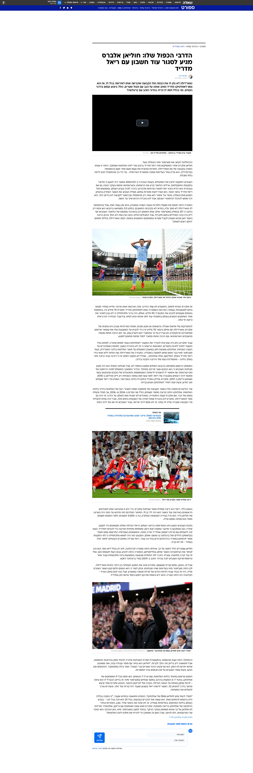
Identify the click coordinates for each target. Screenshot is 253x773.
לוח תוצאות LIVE (172, 8)
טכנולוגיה (101, 3)
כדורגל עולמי (145, 8)
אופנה (91, 3)
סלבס (142, 3)
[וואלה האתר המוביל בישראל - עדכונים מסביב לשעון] (187, 2)
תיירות (111, 3)
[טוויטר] (64, 7)
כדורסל (135, 8)
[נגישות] (3, 2)
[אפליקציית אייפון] (67, 7)
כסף (135, 3)
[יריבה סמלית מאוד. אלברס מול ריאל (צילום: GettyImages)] (142, 466)
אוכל (128, 3)
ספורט (169, 3)
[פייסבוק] (60, 7)
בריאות (120, 3)
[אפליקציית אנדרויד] (71, 7)
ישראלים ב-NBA (124, 8)
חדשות (178, 3)
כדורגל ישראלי (157, 8)
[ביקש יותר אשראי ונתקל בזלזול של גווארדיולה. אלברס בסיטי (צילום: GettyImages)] (142, 264)
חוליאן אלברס (187, 717)
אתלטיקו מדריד (175, 717)
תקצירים (112, 8)
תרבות (151, 3)
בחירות (160, 3)
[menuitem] (176, 2)
